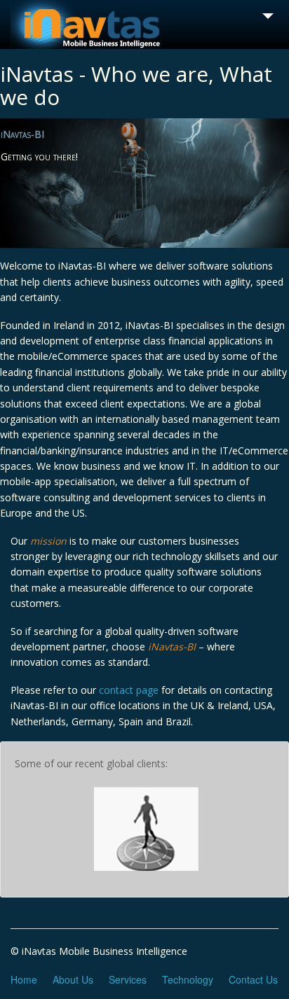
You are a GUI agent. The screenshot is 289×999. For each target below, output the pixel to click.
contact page (129, 690)
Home (24, 979)
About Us (73, 979)
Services (128, 979)
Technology (187, 979)
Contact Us (253, 979)
